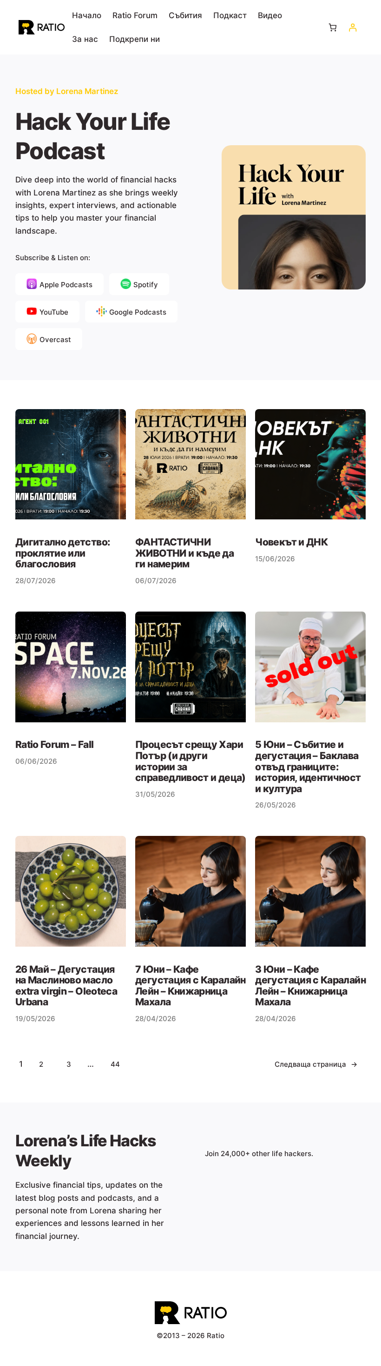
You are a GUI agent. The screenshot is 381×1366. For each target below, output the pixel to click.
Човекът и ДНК (291, 542)
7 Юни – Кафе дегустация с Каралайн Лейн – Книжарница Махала (190, 986)
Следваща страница (316, 1064)
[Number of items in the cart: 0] (332, 27)
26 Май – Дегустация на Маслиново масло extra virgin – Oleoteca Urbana (66, 986)
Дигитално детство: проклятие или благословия (62, 553)
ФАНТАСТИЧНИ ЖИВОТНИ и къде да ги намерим (184, 553)
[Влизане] (352, 27)
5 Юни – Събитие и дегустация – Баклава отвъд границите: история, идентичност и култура (308, 766)
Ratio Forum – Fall (54, 744)
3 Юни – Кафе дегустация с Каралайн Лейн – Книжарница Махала (310, 986)
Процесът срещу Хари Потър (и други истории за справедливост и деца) (190, 761)
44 (115, 1064)
